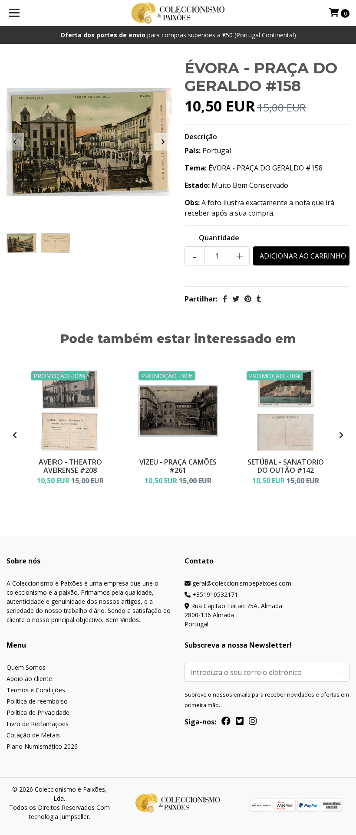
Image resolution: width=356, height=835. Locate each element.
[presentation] (15, 142)
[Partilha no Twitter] (235, 299)
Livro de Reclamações (38, 724)
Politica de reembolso (37, 701)
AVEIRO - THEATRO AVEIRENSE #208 (70, 466)
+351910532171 (214, 594)
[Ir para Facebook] (226, 723)
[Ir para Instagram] (253, 723)
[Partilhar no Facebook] (225, 299)
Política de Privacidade (38, 712)
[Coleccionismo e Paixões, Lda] (178, 13)
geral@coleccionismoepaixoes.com (241, 583)
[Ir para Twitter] (240, 723)
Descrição (201, 136)
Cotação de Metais (33, 735)
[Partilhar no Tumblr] (259, 299)
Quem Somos (26, 667)
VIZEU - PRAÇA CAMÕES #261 (178, 466)
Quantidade (219, 237)
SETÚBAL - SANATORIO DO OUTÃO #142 (285, 466)
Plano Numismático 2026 (42, 746)
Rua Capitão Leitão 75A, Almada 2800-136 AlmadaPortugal (233, 615)
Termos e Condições (36, 690)
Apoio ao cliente (29, 679)
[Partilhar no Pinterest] (247, 299)
